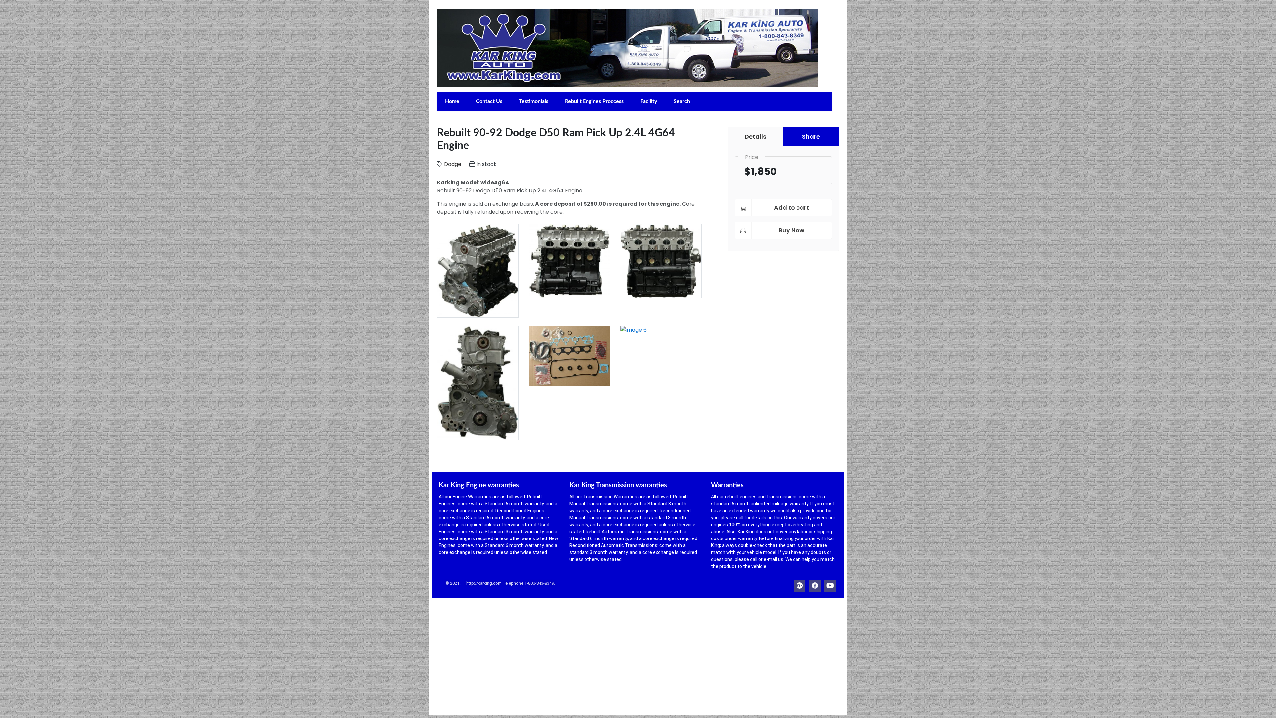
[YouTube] (830, 584)
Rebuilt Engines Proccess (594, 101)
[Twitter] (799, 584)
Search (682, 101)
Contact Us (489, 101)
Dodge (452, 164)
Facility (648, 101)
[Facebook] (815, 584)
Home (452, 101)
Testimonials (533, 101)
